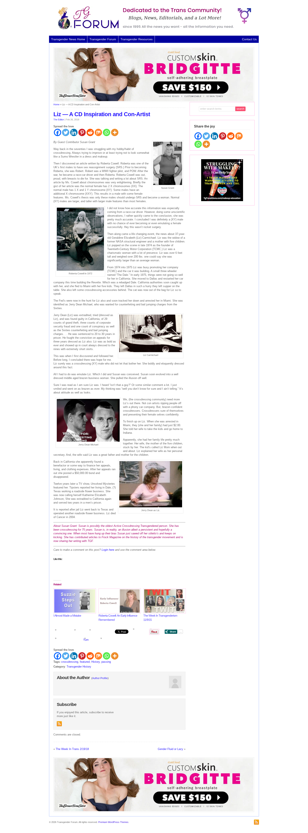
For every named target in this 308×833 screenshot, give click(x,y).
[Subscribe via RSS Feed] (59, 723)
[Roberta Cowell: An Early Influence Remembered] (118, 600)
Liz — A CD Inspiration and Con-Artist (101, 114)
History (95, 661)
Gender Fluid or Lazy (170, 749)
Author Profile (100, 678)
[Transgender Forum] (152, 28)
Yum (86, 639)
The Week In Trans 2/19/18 (72, 749)
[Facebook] (57, 132)
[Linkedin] (74, 132)
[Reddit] (90, 132)
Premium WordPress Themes (113, 822)
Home (56, 104)
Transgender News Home (68, 39)
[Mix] (98, 132)
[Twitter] (65, 132)
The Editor (58, 119)
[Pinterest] (82, 132)
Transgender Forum (102, 39)
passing (106, 661)
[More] (114, 132)
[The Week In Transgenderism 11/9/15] (163, 600)
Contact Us (249, 39)
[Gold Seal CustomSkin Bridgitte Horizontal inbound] (153, 101)
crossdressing (69, 661)
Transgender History (79, 666)
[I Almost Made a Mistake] (73, 600)
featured (85, 661)
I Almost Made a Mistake (67, 615)
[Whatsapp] (106, 132)
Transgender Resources (136, 39)
